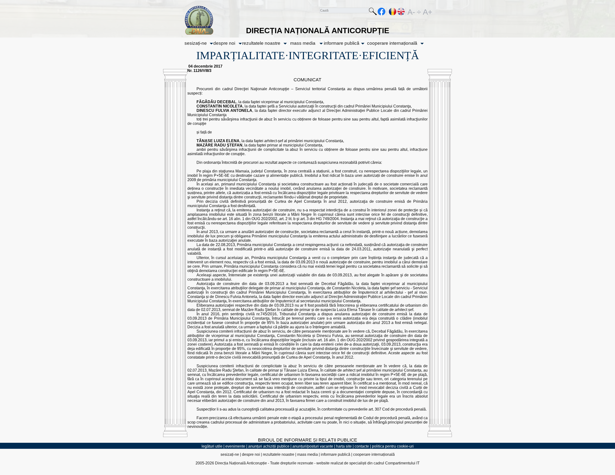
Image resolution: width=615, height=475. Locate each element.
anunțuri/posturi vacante (312, 446)
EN (401, 11)
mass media (302, 43)
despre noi (224, 43)
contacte (362, 446)
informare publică (341, 43)
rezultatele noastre (261, 43)
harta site (344, 446)
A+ (426, 11)
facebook (382, 11)
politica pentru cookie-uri (393, 446)
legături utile (212, 446)
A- (411, 11)
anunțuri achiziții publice (268, 446)
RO (393, 11)
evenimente (235, 446)
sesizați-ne (195, 43)
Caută (373, 12)
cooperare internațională (392, 43)
